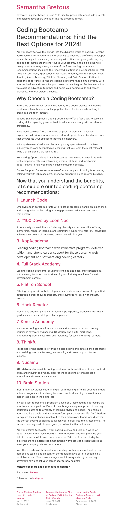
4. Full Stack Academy (38, 264)
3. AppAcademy (32, 240)
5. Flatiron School (33, 284)
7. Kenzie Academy (35, 321)
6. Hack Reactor (32, 304)
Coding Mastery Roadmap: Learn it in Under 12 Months (29, 495)
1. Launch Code (31, 200)
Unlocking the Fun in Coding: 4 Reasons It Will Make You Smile (88, 495)
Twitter (34, 472)
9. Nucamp (27, 362)
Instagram (38, 478)
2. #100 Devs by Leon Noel (43, 220)
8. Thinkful (27, 342)
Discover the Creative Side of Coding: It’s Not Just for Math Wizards (59, 495)
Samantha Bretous (42, 7)
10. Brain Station (32, 382)
